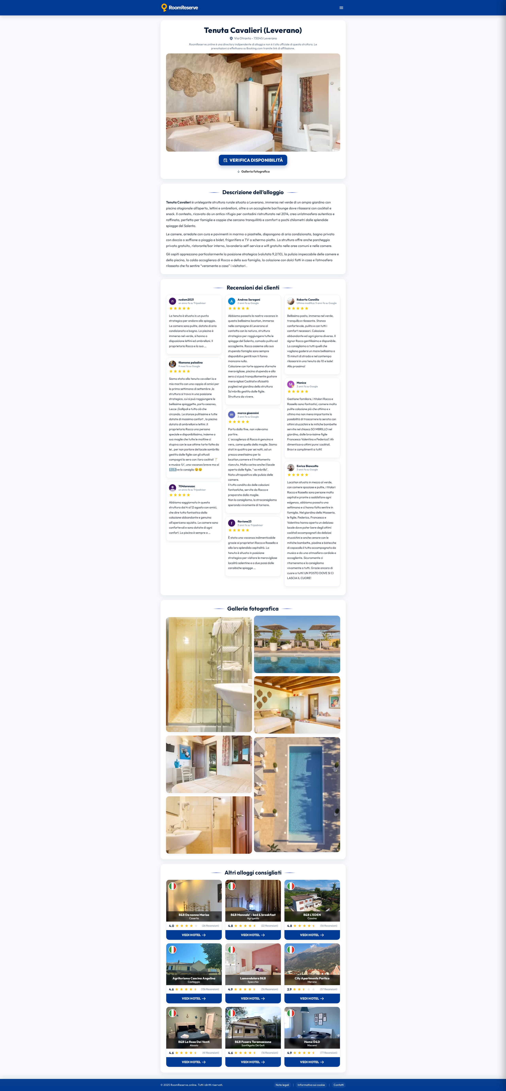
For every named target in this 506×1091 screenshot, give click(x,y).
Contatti (339, 1085)
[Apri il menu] (341, 7)
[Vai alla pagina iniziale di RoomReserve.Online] (179, 8)
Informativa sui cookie (311, 1085)
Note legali (282, 1085)
